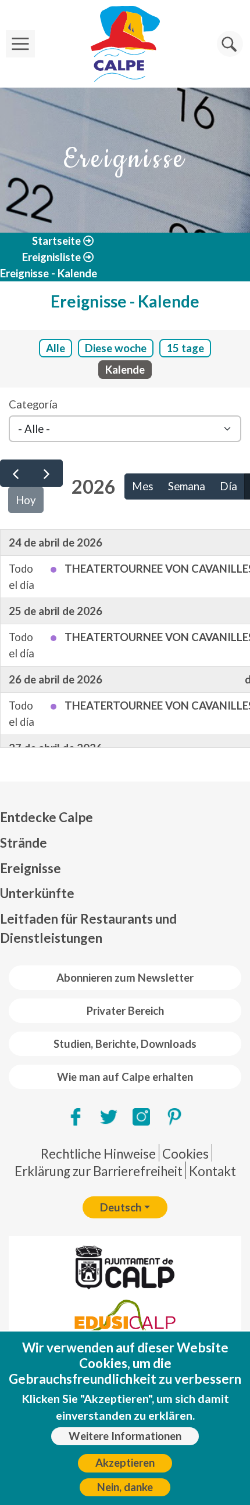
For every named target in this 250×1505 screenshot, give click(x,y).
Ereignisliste (51, 257)
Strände (23, 843)
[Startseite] (125, 44)
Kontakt (212, 1171)
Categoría (33, 404)
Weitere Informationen (125, 1436)
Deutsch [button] (120, 1207)
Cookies (185, 1154)
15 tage (185, 348)
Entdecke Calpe (46, 817)
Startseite (56, 240)
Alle (55, 348)
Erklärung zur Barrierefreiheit (99, 1171)
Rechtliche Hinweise (98, 1154)
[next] (46, 473)
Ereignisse (30, 868)
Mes (142, 486)
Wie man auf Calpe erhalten (125, 1076)
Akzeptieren (125, 1462)
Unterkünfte (37, 893)
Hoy (26, 500)
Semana (186, 486)
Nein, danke (125, 1487)
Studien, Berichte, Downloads (125, 1043)
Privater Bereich (125, 1010)
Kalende (125, 369)
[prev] (15, 473)
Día (228, 486)
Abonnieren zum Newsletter (125, 977)
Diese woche (116, 348)
